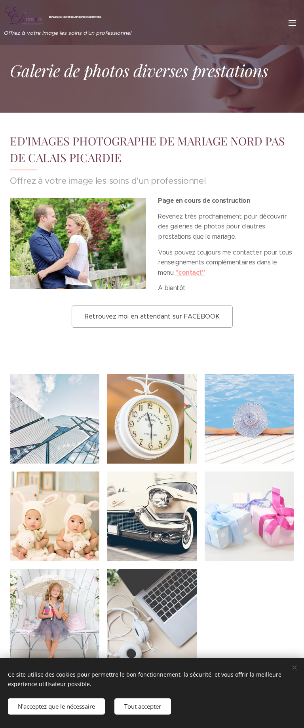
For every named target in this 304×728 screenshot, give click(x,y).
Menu (292, 22)
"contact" (190, 272)
